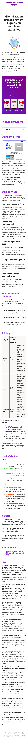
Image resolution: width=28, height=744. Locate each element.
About (15, 736)
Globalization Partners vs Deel (14, 551)
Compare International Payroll (14, 3)
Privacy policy (21, 736)
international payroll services (10, 229)
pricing (10, 426)
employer (4, 209)
